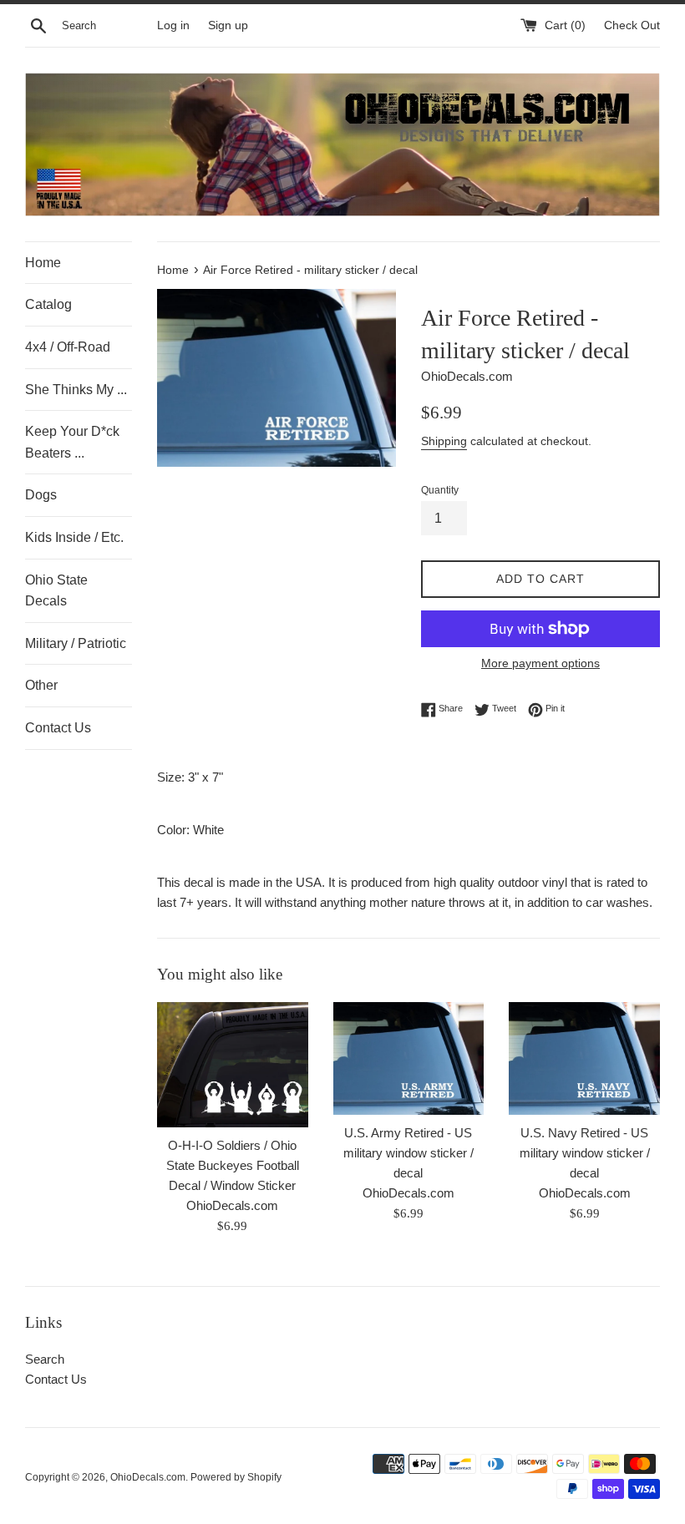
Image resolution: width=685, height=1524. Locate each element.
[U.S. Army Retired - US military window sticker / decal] (409, 1058)
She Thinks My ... (76, 389)
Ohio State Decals (56, 591)
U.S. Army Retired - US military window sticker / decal (408, 1153)
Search (44, 1359)
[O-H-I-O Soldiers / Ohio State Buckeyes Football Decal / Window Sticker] (232, 1064)
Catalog (48, 304)
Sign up (228, 25)
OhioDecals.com (147, 1477)
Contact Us (58, 728)
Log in (173, 25)
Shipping (444, 441)
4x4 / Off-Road (67, 347)
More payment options (540, 663)
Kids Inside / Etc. (74, 537)
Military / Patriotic (75, 643)
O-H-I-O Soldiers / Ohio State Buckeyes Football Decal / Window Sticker (232, 1165)
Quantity (440, 490)
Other (41, 685)
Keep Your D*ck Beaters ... (72, 442)
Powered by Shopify (236, 1477)
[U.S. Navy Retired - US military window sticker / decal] (584, 1058)
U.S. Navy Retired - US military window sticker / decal (585, 1153)
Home (43, 263)
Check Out (632, 25)
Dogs (41, 495)
